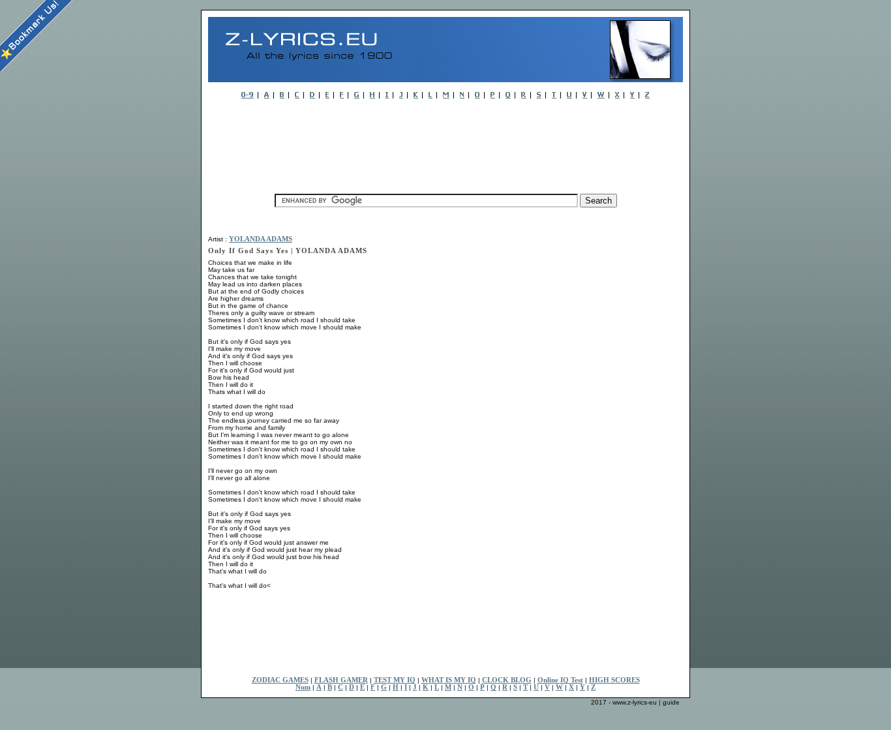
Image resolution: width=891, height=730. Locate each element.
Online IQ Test (560, 680)
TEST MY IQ (394, 680)
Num (302, 687)
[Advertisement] (445, 143)
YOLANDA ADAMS (260, 239)
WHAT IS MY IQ (448, 680)
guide (671, 702)
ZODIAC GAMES (280, 680)
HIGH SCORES (614, 680)
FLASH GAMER (341, 680)
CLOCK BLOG (507, 680)
